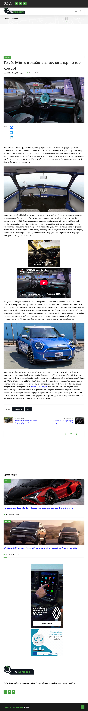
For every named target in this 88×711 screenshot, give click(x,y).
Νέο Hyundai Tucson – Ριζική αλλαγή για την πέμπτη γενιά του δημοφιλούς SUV (40, 548)
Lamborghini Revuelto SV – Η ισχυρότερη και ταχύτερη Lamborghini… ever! (39, 508)
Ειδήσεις (15, 19)
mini (28, 409)
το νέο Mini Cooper (39, 386)
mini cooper (18, 409)
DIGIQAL (26, 707)
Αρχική (7, 19)
